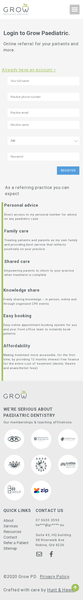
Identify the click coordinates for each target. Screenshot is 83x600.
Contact (10, 537)
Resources (12, 531)
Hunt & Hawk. (61, 589)
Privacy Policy (54, 576)
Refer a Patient (16, 542)
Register (68, 170)
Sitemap (10, 548)
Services (10, 526)
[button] (75, 9)
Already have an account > (29, 69)
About (8, 520)
